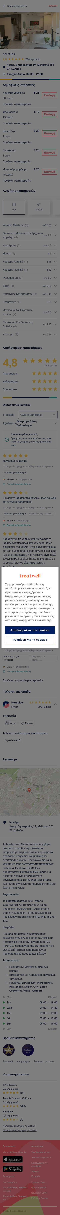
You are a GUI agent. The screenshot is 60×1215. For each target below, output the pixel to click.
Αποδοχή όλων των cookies (30, 630)
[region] (30, 607)
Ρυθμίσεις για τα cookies (30, 640)
